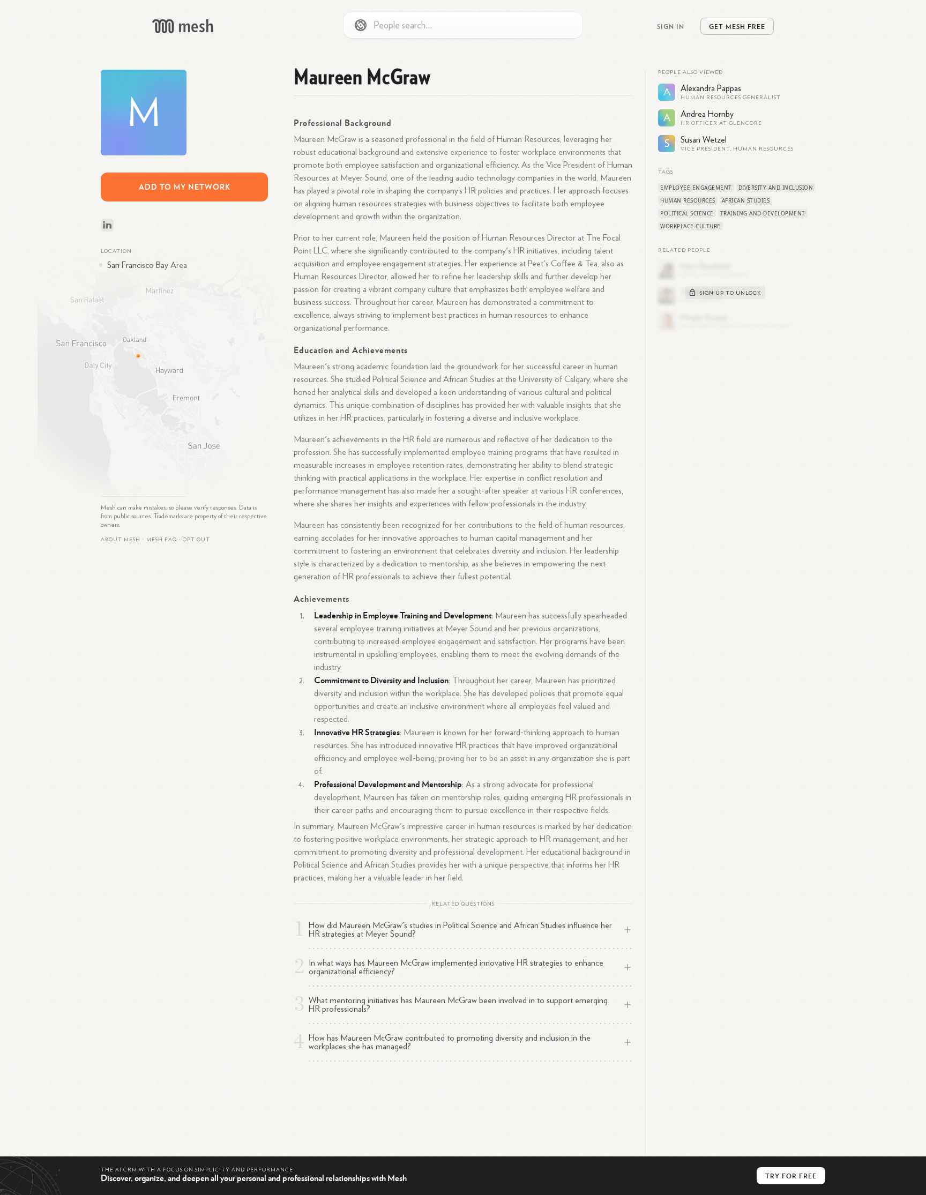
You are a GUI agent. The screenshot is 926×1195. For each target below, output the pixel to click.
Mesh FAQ (161, 539)
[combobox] (463, 25)
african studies (746, 200)
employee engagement (696, 187)
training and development (762, 213)
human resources (687, 200)
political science (687, 213)
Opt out (196, 539)
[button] (161, 539)
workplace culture (690, 226)
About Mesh (120, 539)
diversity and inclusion (775, 187)
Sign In (670, 26)
